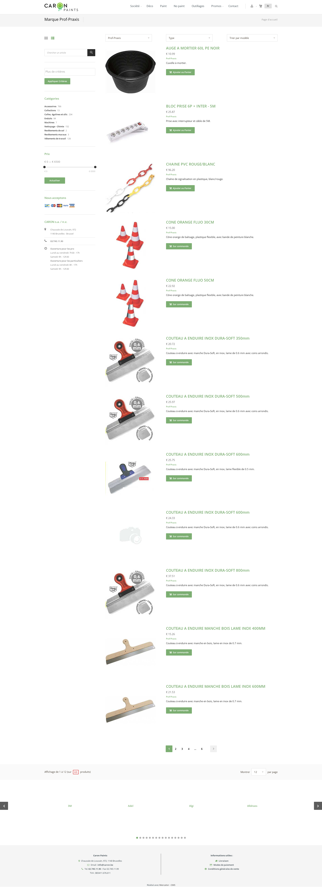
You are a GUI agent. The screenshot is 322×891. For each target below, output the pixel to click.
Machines (49, 122)
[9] (163, 838)
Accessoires (50, 106)
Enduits (48, 118)
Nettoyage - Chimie (54, 126)
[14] (178, 838)
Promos (216, 6)
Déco (150, 6)
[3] (143, 838)
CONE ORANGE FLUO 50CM (190, 280)
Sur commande (180, 246)
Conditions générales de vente (223, 868)
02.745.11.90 (94, 868)
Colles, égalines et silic (55, 114)
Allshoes (252, 805)
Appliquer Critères (57, 81)
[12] (172, 838)
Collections (50, 110)
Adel (130, 805)
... (195, 748)
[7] (156, 838)
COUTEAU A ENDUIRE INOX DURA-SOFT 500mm (208, 396)
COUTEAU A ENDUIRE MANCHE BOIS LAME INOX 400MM (215, 628)
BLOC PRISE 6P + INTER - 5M (191, 106)
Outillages (198, 6)
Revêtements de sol (54, 130)
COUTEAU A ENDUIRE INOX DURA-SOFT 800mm (208, 570)
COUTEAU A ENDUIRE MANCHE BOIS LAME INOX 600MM (215, 686)
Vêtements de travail (55, 138)
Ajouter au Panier (181, 72)
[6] (153, 838)
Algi (191, 805)
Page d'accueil (270, 19)
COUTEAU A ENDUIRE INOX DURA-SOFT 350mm (208, 338)
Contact (233, 6)
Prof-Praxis (171, 58)
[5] (150, 838)
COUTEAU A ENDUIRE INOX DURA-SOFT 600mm (208, 454)
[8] (159, 838)
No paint (179, 6)
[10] (166, 838)
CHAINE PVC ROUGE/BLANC (190, 164)
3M (70, 805)
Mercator (164, 884)
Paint (163, 6)
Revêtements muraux (55, 134)
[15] (182, 838)
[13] (175, 838)
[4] (147, 838)
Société (135, 6)
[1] (137, 838)
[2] (140, 838)
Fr (268, 6)
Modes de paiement (223, 864)
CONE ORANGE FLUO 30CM (190, 222)
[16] (185, 838)
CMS (173, 884)
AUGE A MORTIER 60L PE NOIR (193, 47)
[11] (169, 838)
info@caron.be (105, 864)
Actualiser (54, 180)
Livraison (223, 860)
